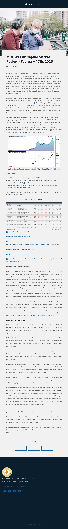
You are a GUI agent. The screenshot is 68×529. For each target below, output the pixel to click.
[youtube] (19, 491)
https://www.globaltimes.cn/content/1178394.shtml (21, 249)
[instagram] (9, 491)
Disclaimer (5, 486)
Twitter (34, 448)
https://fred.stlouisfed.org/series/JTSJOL (18, 231)
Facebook (20, 448)
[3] (35, 103)
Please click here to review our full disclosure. (43, 315)
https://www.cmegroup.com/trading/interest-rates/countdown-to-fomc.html (27, 254)
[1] (50, 78)
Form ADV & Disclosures (18, 486)
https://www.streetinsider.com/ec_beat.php (19, 236)
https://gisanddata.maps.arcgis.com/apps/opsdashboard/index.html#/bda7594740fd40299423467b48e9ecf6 (33, 244)
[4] (43, 132)
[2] (40, 86)
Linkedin (47, 448)
